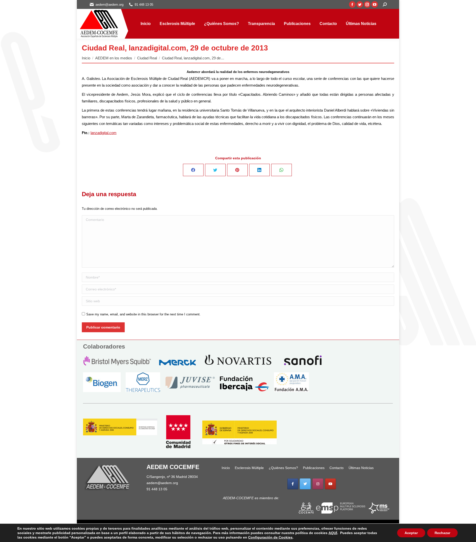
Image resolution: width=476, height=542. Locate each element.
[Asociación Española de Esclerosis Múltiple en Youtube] (330, 483)
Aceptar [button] (411, 533)
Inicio (226, 468)
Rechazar (442, 533)
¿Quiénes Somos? (283, 468)
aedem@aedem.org (162, 483)
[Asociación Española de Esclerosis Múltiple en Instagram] (317, 483)
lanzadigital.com (103, 133)
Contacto (336, 468)
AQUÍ (332, 533)
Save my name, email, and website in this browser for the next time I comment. (143, 314)
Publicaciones (314, 468)
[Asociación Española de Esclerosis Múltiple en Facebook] (292, 483)
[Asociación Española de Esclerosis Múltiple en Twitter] (305, 483)
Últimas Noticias (361, 468)
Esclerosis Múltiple (249, 468)
